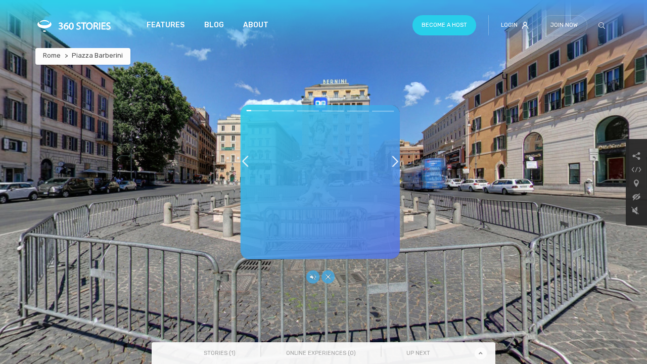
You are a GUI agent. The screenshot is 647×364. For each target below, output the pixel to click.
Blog (214, 25)
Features (165, 25)
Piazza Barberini (97, 55)
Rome (52, 55)
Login (509, 25)
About (255, 25)
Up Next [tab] (418, 353)
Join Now (564, 25)
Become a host (444, 25)
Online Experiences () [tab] (321, 353)
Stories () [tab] (220, 353)
